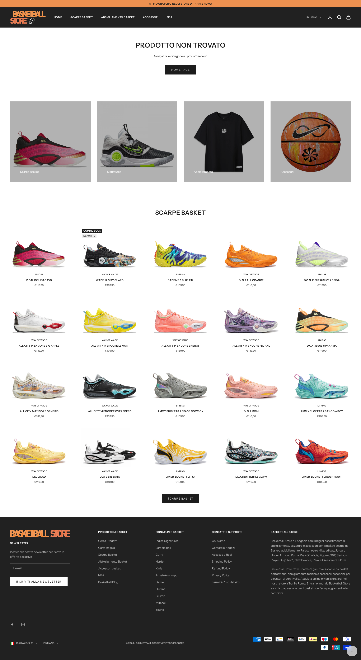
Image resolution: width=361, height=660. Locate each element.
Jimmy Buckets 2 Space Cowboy (180, 411)
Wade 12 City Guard (109, 280)
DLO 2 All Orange (251, 280)
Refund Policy (221, 568)
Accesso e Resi (222, 555)
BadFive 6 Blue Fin (180, 280)
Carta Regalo (106, 548)
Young (160, 610)
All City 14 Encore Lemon (109, 345)
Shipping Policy (222, 561)
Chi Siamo (218, 541)
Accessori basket (109, 568)
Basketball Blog (108, 582)
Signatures (114, 172)
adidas (39, 274)
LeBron (160, 596)
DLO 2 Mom (251, 411)
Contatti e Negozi (223, 548)
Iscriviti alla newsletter (39, 581)
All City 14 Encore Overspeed (110, 411)
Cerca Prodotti (107, 541)
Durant (160, 589)
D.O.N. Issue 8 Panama (322, 345)
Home (58, 17)
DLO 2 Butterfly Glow (251, 476)
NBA (170, 17)
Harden (160, 561)
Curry (159, 555)
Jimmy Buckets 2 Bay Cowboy (322, 411)
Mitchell (161, 603)
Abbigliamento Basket (118, 17)
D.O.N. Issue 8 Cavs (39, 280)
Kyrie (159, 568)
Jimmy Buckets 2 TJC (180, 476)
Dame (160, 582)
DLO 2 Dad (39, 476)
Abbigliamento (203, 172)
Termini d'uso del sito (225, 582)
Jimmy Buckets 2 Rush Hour (322, 476)
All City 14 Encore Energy (180, 345)
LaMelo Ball (163, 548)
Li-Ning (180, 274)
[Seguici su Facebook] (12, 624)
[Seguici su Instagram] (23, 624)
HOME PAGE (180, 69)
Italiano (311, 17)
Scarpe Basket (81, 17)
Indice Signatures (167, 541)
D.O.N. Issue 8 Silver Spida (322, 280)
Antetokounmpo (166, 575)
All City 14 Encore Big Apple (39, 345)
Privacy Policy (221, 575)
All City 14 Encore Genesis (39, 411)
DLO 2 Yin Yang (110, 476)
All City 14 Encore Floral (251, 345)
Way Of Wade (110, 274)
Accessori (150, 17)
